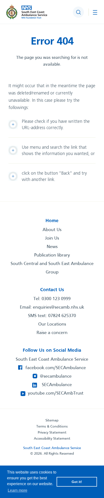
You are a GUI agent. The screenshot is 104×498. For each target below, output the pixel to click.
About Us (52, 230)
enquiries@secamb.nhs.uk (58, 307)
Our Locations (52, 324)
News (52, 247)
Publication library (52, 255)
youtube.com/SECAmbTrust (55, 393)
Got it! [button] (77, 482)
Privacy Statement (52, 432)
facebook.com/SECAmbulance (55, 368)
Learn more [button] (17, 490)
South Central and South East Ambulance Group (52, 268)
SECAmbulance (57, 385)
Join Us (52, 238)
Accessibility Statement (52, 438)
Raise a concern (52, 333)
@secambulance (56, 376)
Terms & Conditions (52, 426)
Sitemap (52, 420)
